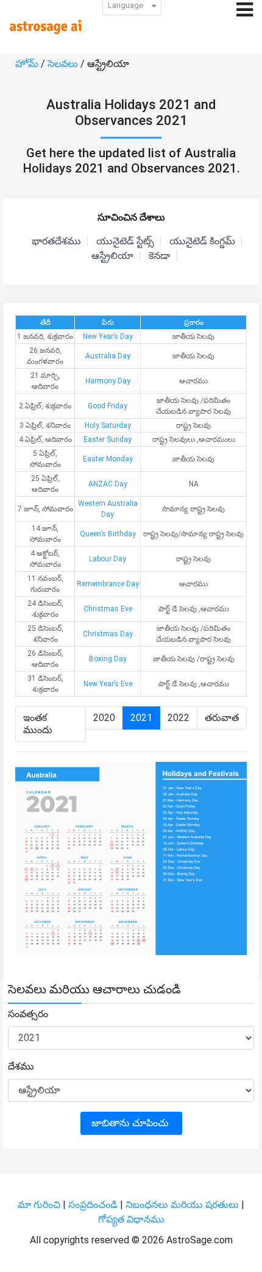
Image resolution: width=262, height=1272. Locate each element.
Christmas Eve (107, 609)
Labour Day (107, 559)
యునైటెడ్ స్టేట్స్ (125, 241)
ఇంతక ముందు (37, 724)
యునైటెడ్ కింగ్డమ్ (202, 241)
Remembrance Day (108, 584)
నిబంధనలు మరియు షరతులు (183, 1204)
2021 (141, 717)
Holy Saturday (108, 425)
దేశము (21, 1066)
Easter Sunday (107, 439)
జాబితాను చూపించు (131, 1123)
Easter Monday (108, 459)
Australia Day (107, 356)
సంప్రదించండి (94, 1204)
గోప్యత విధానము (131, 1219)
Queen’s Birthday (108, 534)
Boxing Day (108, 659)
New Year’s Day (108, 336)
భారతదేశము (56, 241)
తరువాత (222, 717)
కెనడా (159, 256)
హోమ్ (28, 63)
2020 (104, 717)
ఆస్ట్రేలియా (112, 256)
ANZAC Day (107, 484)
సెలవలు (64, 63)
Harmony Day (107, 381)
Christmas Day (108, 634)
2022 (178, 717)
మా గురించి (40, 1204)
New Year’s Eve (107, 684)
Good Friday (107, 406)
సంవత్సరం (28, 1014)
